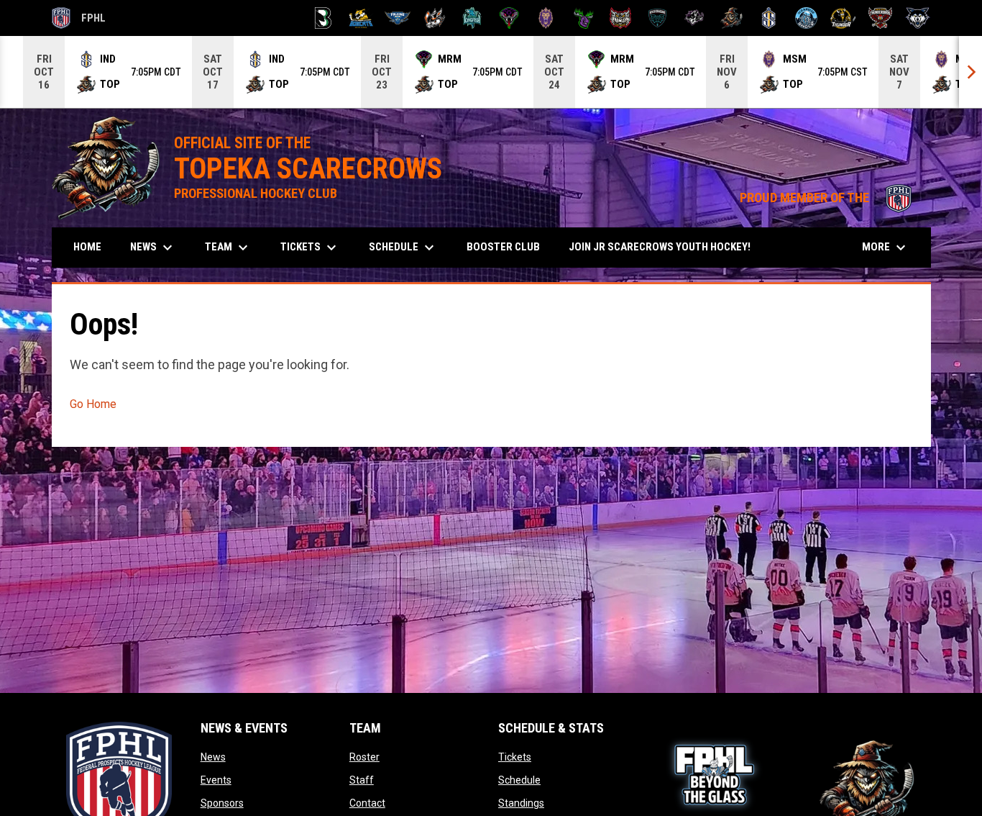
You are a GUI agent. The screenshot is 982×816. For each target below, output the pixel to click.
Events (216, 780)
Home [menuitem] (87, 246)
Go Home (93, 404)
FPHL (79, 20)
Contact (367, 803)
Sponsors (222, 803)
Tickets (514, 757)
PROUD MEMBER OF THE (828, 198)
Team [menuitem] (228, 247)
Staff (361, 780)
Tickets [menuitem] (310, 247)
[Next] (970, 72)
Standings (521, 803)
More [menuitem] (885, 247)
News (213, 757)
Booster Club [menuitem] (509, 246)
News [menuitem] (153, 247)
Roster (364, 757)
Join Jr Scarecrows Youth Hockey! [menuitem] (665, 246)
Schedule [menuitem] (403, 247)
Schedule (519, 780)
